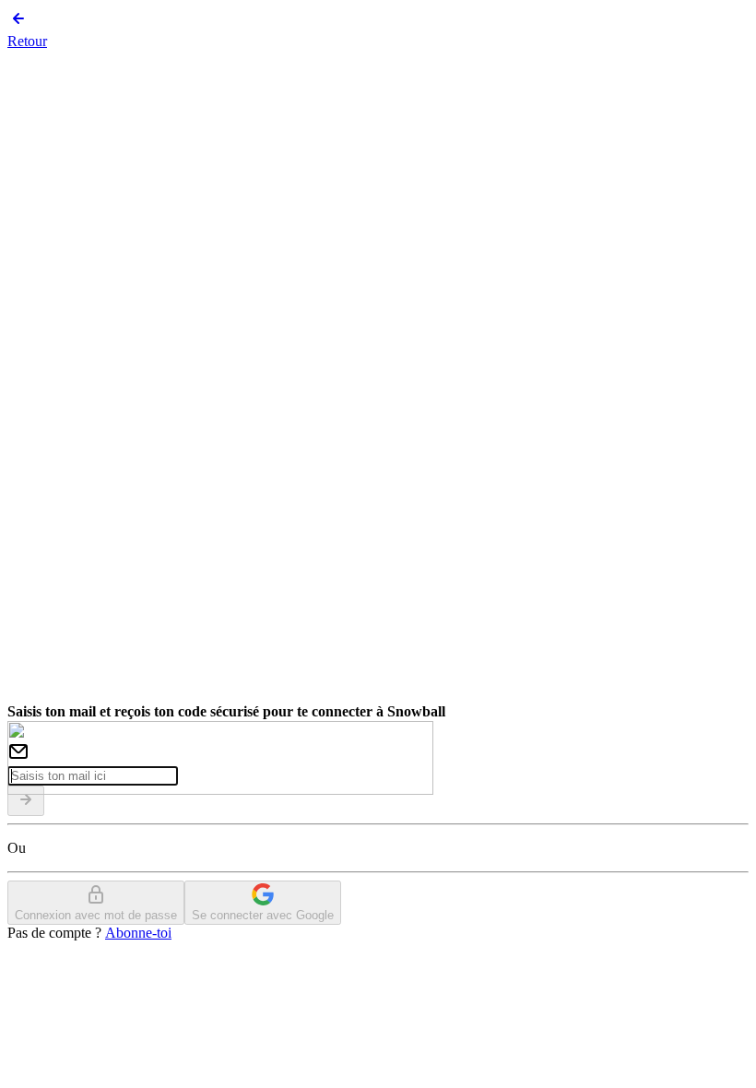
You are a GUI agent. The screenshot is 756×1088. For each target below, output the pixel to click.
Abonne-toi (138, 932)
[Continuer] (25, 801)
